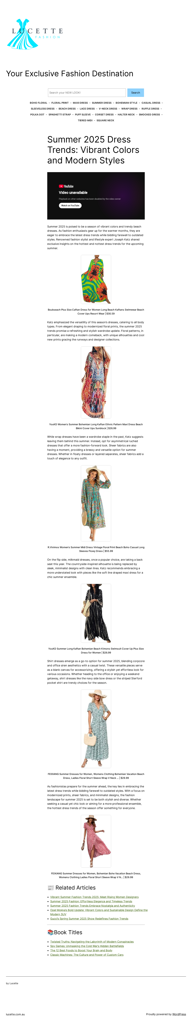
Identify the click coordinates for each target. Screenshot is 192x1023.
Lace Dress (87, 108)
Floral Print (60, 102)
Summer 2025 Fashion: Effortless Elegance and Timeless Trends (91, 901)
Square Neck (105, 120)
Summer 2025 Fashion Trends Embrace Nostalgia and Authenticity (92, 905)
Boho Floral (38, 102)
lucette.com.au (15, 1014)
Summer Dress (101, 102)
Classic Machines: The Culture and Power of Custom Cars (86, 954)
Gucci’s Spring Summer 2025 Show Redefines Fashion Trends (89, 918)
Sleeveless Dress (42, 108)
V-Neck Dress (108, 108)
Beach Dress (67, 108)
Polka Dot (37, 114)
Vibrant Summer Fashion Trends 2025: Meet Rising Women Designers (94, 897)
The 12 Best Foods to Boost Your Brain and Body (81, 950)
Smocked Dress (149, 114)
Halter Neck (126, 114)
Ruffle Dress (150, 108)
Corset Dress (104, 114)
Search (135, 92)
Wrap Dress (129, 108)
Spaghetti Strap (60, 114)
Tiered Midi (85, 120)
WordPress (179, 1014)
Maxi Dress (80, 102)
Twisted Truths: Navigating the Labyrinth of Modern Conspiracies (92, 941)
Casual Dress (151, 102)
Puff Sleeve (83, 114)
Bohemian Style (126, 102)
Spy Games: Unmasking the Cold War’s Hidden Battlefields (87, 946)
